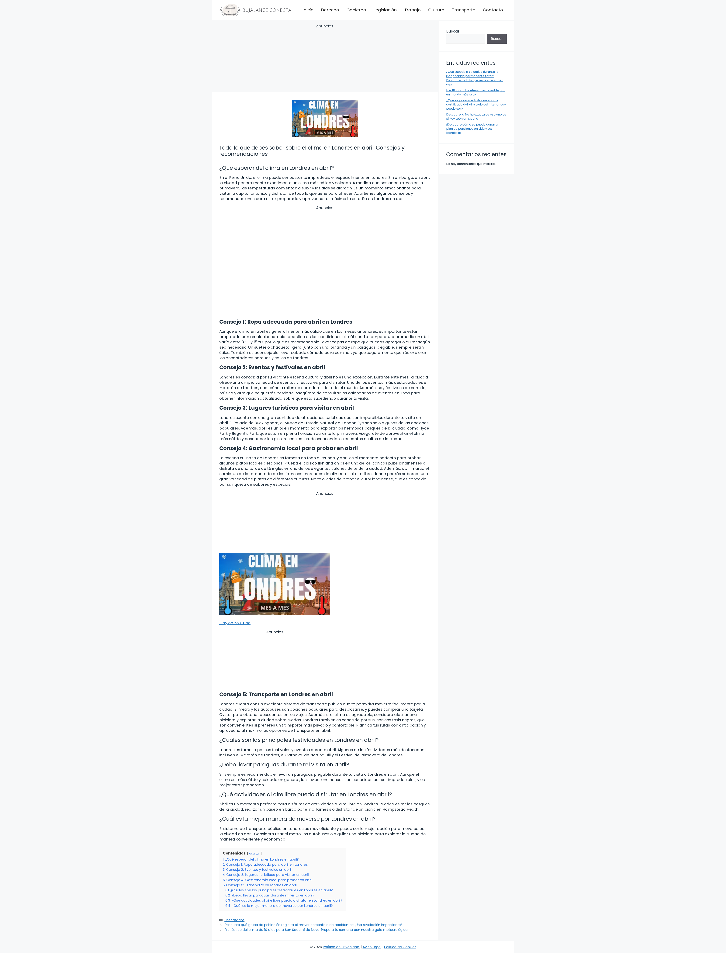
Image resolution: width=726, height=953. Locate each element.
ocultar (254, 853)
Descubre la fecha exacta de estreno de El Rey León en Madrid (476, 116)
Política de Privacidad (341, 946)
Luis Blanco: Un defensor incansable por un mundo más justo (475, 92)
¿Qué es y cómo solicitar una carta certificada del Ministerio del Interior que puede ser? (476, 104)
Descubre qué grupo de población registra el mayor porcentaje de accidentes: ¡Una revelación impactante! (313, 925)
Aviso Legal (372, 946)
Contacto (493, 10)
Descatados (234, 920)
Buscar (452, 31)
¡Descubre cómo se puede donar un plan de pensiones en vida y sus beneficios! (473, 128)
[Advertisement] (325, 59)
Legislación (385, 10)
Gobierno (356, 10)
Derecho (330, 10)
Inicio (307, 10)
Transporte (463, 10)
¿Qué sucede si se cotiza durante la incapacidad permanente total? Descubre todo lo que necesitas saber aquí (474, 78)
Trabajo (412, 10)
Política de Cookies (400, 946)
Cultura (436, 10)
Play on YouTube (235, 623)
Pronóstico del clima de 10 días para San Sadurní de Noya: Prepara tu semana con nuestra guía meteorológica (316, 929)
